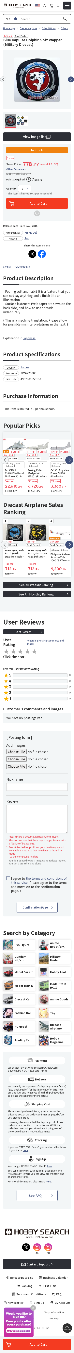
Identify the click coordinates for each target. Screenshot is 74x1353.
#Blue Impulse (22, 266)
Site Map (54, 1318)
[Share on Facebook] (42, 254)
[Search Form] (58, 6)
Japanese (29, 338)
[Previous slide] (3, 79)
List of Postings (23, 631)
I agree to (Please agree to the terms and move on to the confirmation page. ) (39, 884)
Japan (25, 367)
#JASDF (7, 266)
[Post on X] (32, 254)
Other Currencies (16, 169)
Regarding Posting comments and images (45, 642)
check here (24, 1095)
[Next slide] (71, 79)
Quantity (11, 188)
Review (12, 801)
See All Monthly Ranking (36, 594)
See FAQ (35, 1195)
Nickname (14, 779)
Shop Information (54, 1312)
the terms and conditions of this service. (39, 880)
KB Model (30, 232)
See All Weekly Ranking (36, 584)
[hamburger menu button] (67, 5)
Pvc (26, 238)
